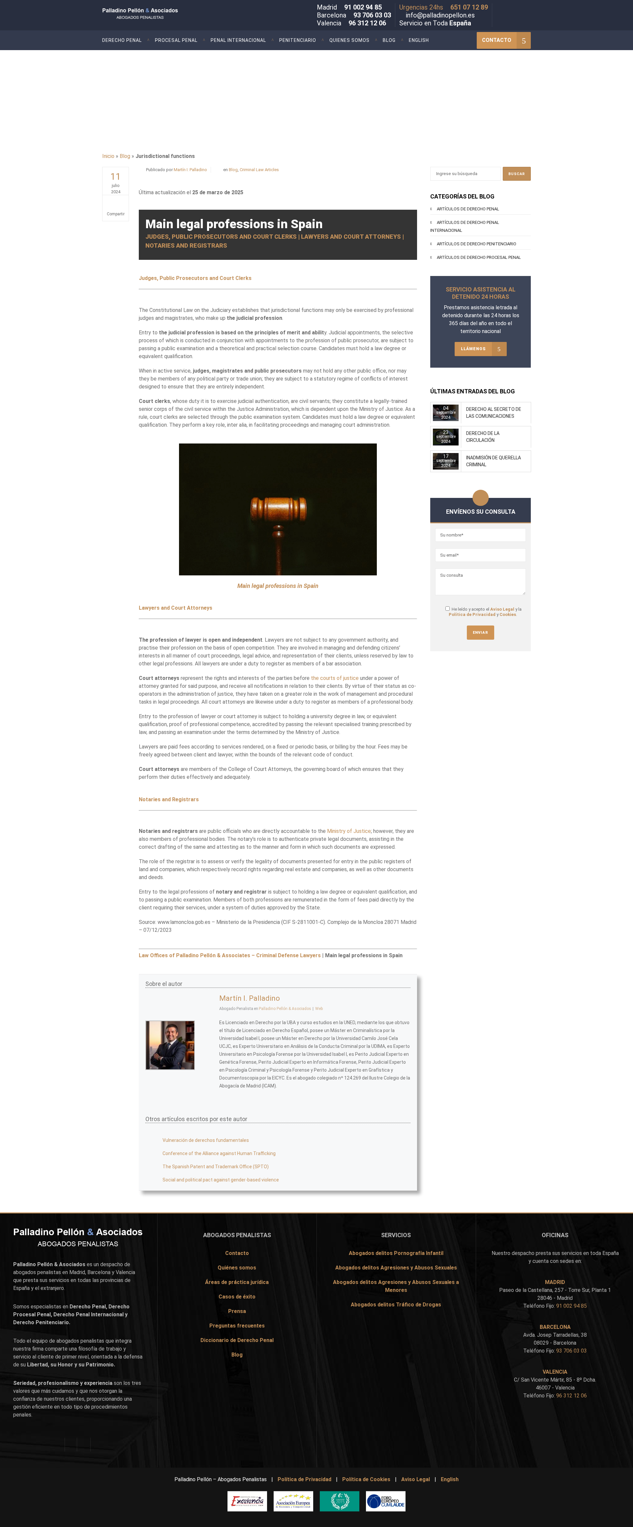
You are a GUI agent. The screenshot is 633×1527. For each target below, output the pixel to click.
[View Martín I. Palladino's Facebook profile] (207, 1016)
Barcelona (98, 1272)
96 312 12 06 (367, 23)
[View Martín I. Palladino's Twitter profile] (207, 1030)
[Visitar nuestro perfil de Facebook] (499, 8)
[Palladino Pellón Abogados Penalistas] (155, 14)
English (450, 1479)
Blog (125, 156)
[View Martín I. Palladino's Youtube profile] (207, 1045)
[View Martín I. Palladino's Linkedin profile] (207, 1059)
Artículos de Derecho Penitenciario (476, 243)
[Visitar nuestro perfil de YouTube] (528, 8)
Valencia (125, 1272)
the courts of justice (335, 678)
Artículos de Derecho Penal (468, 208)
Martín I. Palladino (190, 169)
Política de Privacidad (472, 614)
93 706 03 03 (372, 15)
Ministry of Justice (349, 831)
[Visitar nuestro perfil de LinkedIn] (518, 8)
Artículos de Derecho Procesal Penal (479, 257)
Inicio (108, 156)
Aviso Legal (502, 609)
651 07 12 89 (469, 7)
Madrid (77, 1272)
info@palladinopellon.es (440, 15)
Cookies (507, 614)
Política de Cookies (366, 1479)
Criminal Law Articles (259, 169)
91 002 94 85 (363, 7)
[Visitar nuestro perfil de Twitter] (509, 8)
